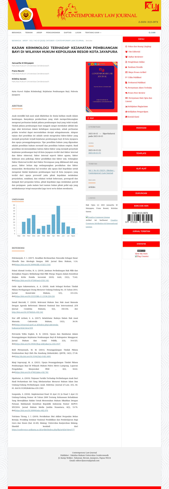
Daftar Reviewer (135, 56)
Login (78, 32)
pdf (91, 118)
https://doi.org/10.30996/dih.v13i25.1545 (33, 264)
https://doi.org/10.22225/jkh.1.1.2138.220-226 (35, 296)
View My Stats (141, 253)
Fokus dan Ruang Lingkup (139, 46)
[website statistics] (141, 251)
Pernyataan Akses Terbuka (140, 87)
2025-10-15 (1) (94, 153)
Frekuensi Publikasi (136, 82)
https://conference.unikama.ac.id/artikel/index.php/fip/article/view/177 (43, 429)
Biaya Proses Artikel (137, 72)
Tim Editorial (134, 51)
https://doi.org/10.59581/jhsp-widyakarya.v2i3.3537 (37, 344)
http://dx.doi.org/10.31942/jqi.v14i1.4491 (33, 356)
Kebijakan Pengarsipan (138, 111)
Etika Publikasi (134, 77)
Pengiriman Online (136, 62)
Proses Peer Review (136, 93)
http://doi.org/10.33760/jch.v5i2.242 (27, 312)
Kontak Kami (133, 116)
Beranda (16, 32)
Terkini (29, 32)
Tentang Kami (92, 32)
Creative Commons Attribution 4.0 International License (102, 223)
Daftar (67, 32)
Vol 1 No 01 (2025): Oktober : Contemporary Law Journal (56, 41)
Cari (152, 32)
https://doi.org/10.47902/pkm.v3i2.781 (31, 372)
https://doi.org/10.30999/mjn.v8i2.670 (31, 410)
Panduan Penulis (135, 67)
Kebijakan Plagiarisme (138, 106)
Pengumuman (53, 32)
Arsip (39, 32)
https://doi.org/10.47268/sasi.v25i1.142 (32, 280)
